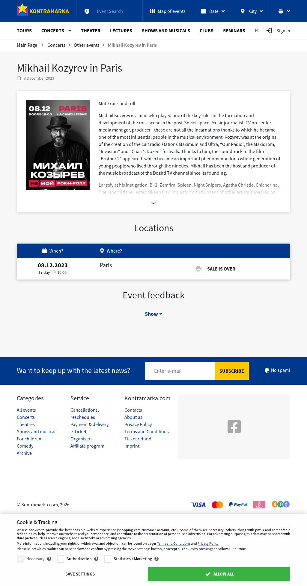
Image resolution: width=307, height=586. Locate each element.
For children (29, 439)
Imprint (131, 446)
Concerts (52, 31)
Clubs (206, 31)
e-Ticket (78, 431)
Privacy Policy (138, 424)
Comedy (25, 446)
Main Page (27, 45)
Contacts (133, 410)
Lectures (121, 31)
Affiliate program (87, 446)
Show (152, 313)
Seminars (234, 31)
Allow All (223, 574)
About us (133, 417)
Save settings (80, 574)
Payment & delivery (89, 424)
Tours (24, 31)
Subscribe (231, 371)
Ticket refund (137, 439)
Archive (24, 453)
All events (26, 410)
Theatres (26, 424)
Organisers (81, 439)
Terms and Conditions (146, 431)
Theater (90, 31)
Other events (87, 45)
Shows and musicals (166, 31)
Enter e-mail (168, 370)
